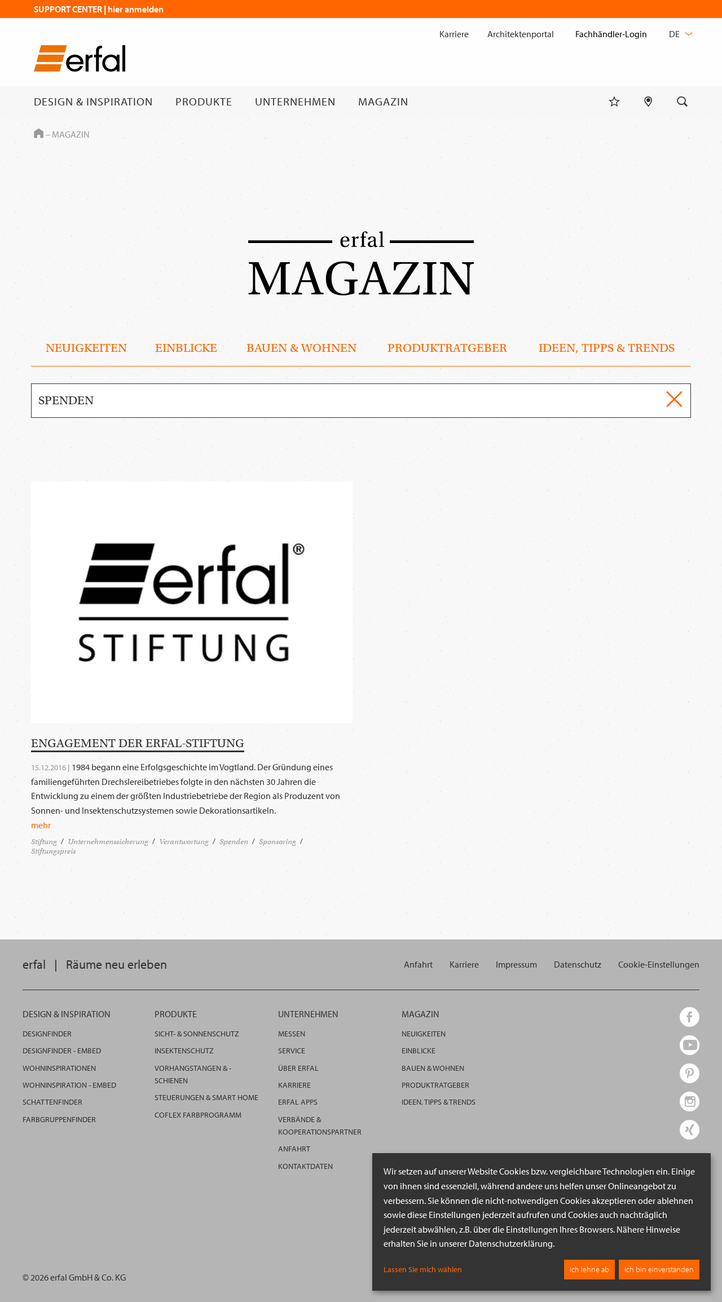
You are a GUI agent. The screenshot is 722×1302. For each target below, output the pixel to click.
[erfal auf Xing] (689, 1130)
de (675, 33)
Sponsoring (277, 841)
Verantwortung (184, 841)
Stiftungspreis (53, 851)
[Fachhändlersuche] (648, 101)
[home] (79, 60)
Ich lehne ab (589, 1269)
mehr (41, 825)
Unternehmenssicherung (108, 841)
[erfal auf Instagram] (689, 1101)
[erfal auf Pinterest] (689, 1073)
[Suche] (682, 101)
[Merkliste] (614, 101)
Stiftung (44, 841)
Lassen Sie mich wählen (423, 1269)
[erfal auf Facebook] (689, 1017)
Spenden (233, 841)
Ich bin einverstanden (659, 1269)
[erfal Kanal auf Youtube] (689, 1045)
